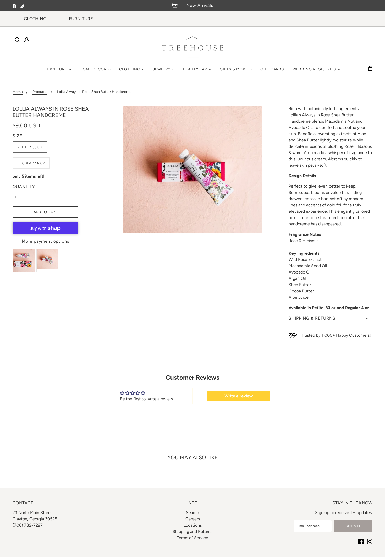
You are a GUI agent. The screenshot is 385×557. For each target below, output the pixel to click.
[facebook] (14, 5)
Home (18, 92)
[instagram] (22, 5)
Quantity (24, 186)
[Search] (17, 40)
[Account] (26, 40)
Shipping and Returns (192, 531)
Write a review (238, 396)
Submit (353, 526)
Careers (192, 518)
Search (192, 512)
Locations (193, 525)
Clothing (35, 18)
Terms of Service (192, 537)
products (39, 92)
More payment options (45, 241)
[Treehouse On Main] (192, 47)
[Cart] (370, 68)
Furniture (81, 18)
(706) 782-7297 (28, 525)
